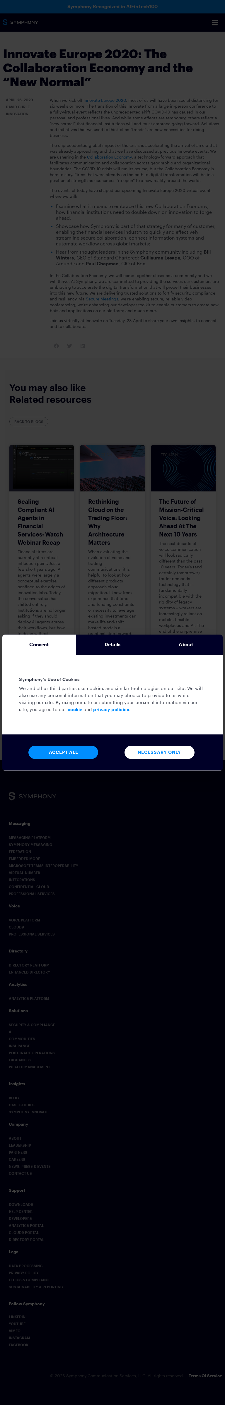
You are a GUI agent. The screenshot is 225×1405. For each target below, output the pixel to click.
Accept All (63, 752)
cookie (75, 709)
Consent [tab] (39, 644)
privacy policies (111, 709)
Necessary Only (159, 752)
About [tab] (186, 644)
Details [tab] (112, 644)
